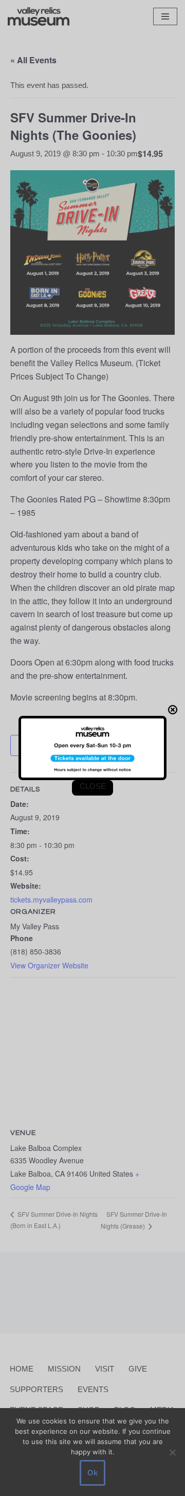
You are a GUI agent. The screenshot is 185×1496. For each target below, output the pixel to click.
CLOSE (93, 786)
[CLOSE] (173, 710)
